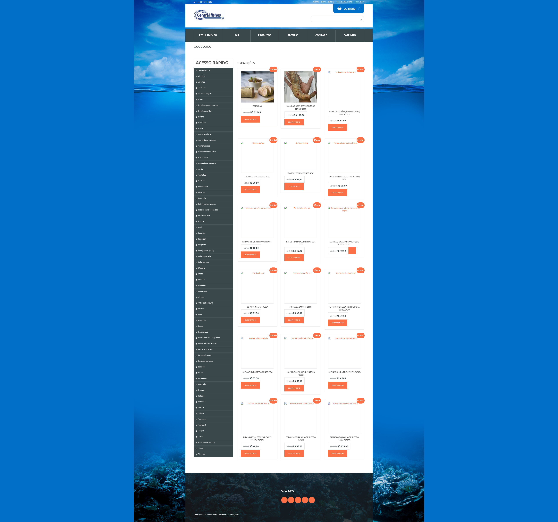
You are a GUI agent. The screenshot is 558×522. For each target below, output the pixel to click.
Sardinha (201, 402)
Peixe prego (203, 332)
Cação (200, 128)
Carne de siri (203, 157)
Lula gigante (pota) (206, 250)
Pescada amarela (205, 349)
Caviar (200, 169)
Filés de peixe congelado (208, 210)
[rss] (298, 500)
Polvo (200, 373)
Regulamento (208, 35)
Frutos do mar (204, 216)
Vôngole (201, 454)
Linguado (202, 245)
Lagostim (202, 239)
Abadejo (201, 76)
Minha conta (359, 2)
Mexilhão (202, 285)
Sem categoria (204, 70)
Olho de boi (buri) (205, 303)
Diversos (201, 192)
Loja (236, 35)
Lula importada (204, 256)
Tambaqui (202, 419)
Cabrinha (202, 123)
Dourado (202, 198)
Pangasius (202, 320)
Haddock (201, 221)
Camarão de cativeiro (207, 140)
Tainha (201, 413)
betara (201, 117)
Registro (316, 2)
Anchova (201, 88)
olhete (201, 297)
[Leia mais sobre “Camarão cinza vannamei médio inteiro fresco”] (352, 250)
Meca (200, 274)
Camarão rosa (204, 146)
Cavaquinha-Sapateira (207, 163)
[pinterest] (305, 500)
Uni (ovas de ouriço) (206, 442)
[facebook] (284, 500)
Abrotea (201, 82)
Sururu (201, 407)
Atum (200, 99)
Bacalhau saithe (204, 111)
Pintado (201, 367)
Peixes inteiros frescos (207, 344)
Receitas (293, 35)
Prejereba (202, 384)
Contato (321, 35)
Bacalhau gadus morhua (208, 105)
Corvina (201, 181)
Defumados (203, 187)
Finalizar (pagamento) (344, 2)
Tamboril (202, 425)
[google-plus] (291, 500)
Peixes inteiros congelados (209, 338)
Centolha (202, 175)
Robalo (201, 390)
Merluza (201, 280)
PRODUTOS (264, 35)
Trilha (200, 437)
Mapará (201, 268)
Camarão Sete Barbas (207, 152)
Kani (200, 227)
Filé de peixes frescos (206, 204)
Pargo (200, 326)
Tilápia (201, 431)
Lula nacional (203, 262)
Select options (250, 119)
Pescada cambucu (205, 361)
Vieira (200, 448)
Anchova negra (204, 93)
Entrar (323, 2)
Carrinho (350, 35)
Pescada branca (204, 355)
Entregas (331, 2)
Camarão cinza (204, 134)
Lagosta (201, 233)
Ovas (200, 314)
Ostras (201, 309)
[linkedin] (311, 500)
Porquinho (202, 378)
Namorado (202, 291)
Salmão (201, 396)
